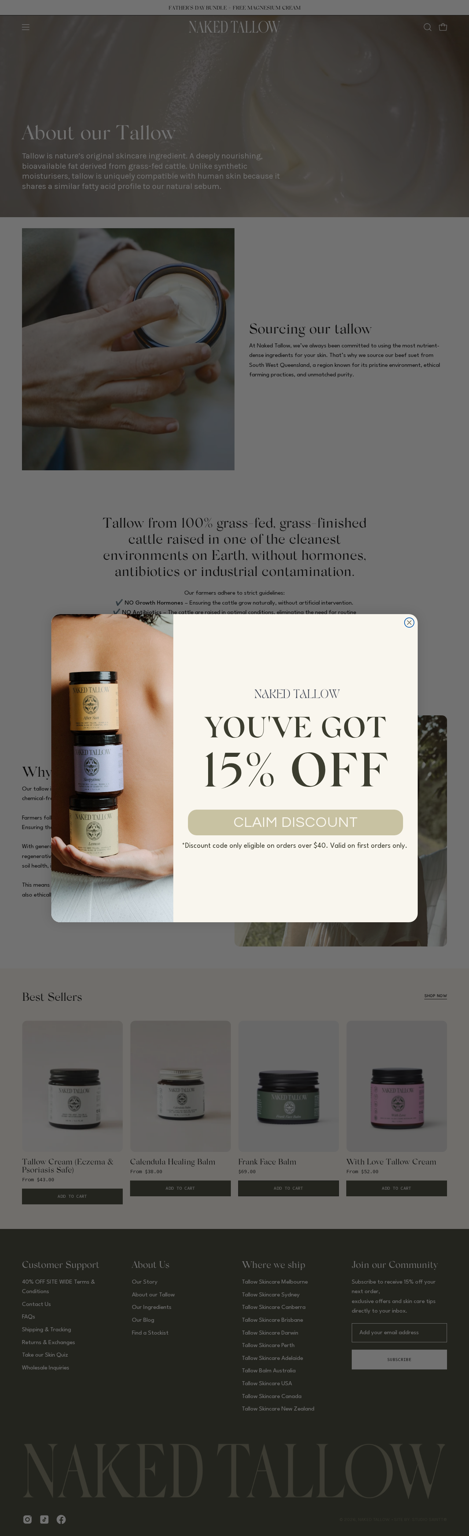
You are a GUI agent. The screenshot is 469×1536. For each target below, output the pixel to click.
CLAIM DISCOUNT (295, 822)
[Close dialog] (409, 622)
